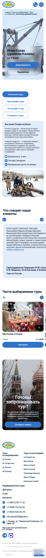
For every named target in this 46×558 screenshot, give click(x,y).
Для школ (7, 489)
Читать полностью (15, 249)
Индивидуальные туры (13, 485)
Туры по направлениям (20, 12)
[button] (41, 4)
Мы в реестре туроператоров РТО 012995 (14, 528)
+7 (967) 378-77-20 (16, 502)
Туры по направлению (10, 454)
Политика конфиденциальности (38, 553)
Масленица (28, 461)
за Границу (6, 471)
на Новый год (29, 457)
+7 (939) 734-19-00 (16, 507)
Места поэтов (29, 469)
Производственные (32, 473)
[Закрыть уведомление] (44, 549)
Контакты (7, 497)
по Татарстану (8, 463)
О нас (5, 493)
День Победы (29, 477)
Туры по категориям (33, 453)
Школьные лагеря (31, 481)
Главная (7, 12)
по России (6, 467)
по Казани (6, 459)
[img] (8, 4)
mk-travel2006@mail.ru (17, 516)
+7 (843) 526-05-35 (16, 512)
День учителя (29, 465)
